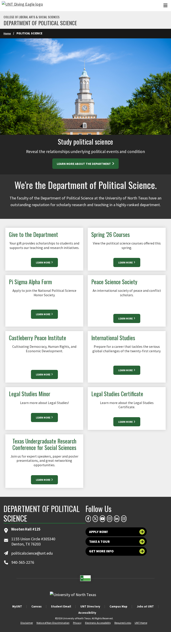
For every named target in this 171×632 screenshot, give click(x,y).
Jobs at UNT (145, 606)
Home (7, 33)
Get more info (101, 551)
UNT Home (141, 622)
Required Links (122, 622)
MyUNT (17, 606)
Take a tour (99, 541)
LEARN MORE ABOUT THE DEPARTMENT (84, 164)
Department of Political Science (40, 22)
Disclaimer (26, 622)
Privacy (77, 622)
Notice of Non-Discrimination (53, 622)
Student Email (61, 606)
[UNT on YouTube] (102, 518)
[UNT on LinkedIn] (116, 518)
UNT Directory (90, 606)
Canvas (36, 606)
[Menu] (165, 5)
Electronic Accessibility (98, 622)
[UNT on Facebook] (88, 518)
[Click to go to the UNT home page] (22, 5)
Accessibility (87, 613)
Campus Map (118, 606)
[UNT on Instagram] (109, 518)
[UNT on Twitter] (95, 518)
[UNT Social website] (123, 518)
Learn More (43, 262)
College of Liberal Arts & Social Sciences (31, 17)
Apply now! (98, 532)
